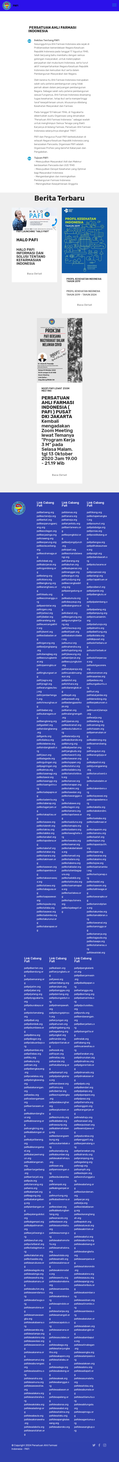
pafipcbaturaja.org (97, 624)
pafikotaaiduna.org (72, 822)
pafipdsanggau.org (59, 990)
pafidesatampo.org (34, 1333)
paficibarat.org (69, 613)
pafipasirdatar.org (46, 605)
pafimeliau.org (57, 1057)
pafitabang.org (82, 1042)
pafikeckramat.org (71, 725)
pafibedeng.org (95, 721)
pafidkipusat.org (95, 639)
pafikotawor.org (45, 777)
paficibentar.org (57, 1091)
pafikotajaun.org (96, 840)
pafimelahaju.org (83, 1117)
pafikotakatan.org (33, 1255)
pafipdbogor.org (32, 1038)
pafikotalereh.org (46, 825)
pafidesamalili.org (58, 1259)
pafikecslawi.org (58, 1206)
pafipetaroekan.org (84, 1150)
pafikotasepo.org (96, 941)
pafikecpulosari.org (84, 1124)
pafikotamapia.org (71, 825)
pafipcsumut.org (96, 523)
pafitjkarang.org (70, 560)
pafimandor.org (57, 1038)
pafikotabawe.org (71, 803)
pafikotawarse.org (96, 855)
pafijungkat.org (57, 1035)
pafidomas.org (69, 512)
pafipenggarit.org (83, 1139)
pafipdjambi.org (95, 590)
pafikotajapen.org (71, 762)
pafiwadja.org (94, 717)
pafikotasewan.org (47, 866)
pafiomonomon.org (97, 672)
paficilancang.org (33, 1184)
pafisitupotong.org (72, 650)
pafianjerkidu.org (71, 523)
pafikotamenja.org (97, 934)
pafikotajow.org (95, 863)
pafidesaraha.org (33, 1378)
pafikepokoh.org (82, 1221)
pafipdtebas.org (32, 1053)
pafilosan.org (56, 1165)
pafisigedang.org (83, 1162)
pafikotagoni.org (70, 807)
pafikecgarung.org (72, 616)
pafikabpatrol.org (96, 762)
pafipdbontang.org (84, 994)
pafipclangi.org (95, 575)
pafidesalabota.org (34, 1427)
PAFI (15, 5)
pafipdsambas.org (33, 1050)
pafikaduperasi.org (72, 568)
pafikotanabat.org (46, 837)
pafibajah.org (69, 695)
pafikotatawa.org (46, 885)
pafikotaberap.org (46, 803)
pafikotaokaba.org (96, 818)
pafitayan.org (56, 1053)
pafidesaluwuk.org (84, 1225)
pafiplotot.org (69, 680)
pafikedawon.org (58, 1221)
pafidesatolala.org (59, 1255)
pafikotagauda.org (97, 937)
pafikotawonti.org (71, 755)
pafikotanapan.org (71, 784)
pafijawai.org (56, 979)
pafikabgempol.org (34, 1221)
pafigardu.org (44, 736)
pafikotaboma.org (71, 863)
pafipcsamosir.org (96, 572)
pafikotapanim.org (96, 829)
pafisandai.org (57, 1061)
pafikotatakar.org (46, 851)
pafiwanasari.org (83, 1121)
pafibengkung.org (46, 583)
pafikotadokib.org (71, 878)
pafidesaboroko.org (59, 1427)
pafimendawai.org (59, 1083)
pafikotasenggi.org (47, 781)
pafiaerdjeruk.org (71, 657)
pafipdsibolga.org (96, 527)
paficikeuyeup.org (71, 601)
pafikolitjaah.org (70, 631)
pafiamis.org (30, 1188)
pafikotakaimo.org (96, 859)
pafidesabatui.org (83, 1236)
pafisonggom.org (83, 1106)
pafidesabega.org (58, 1344)
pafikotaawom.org (96, 885)
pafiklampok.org (57, 1184)
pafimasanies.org (96, 676)
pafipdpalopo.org (83, 1091)
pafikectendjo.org (46, 516)
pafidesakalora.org (84, 1273)
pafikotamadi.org (71, 855)
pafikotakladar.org (71, 866)
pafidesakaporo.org (59, 1356)
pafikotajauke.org (46, 904)
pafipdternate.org (83, 1102)
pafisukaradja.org (58, 1150)
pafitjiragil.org (44, 684)
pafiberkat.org (44, 519)
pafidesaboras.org (58, 1404)
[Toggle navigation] (114, 4)
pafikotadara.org (71, 859)
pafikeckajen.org (83, 1173)
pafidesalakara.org (34, 1393)
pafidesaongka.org (84, 1352)
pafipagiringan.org (47, 766)
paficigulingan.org (46, 762)
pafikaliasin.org (57, 968)
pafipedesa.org (95, 680)
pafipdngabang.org (59, 1027)
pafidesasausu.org (84, 1277)
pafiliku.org (30, 1057)
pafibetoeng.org (45, 512)
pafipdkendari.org (83, 1087)
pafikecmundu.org (59, 1117)
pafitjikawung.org (71, 654)
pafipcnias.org (94, 531)
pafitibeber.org (44, 710)
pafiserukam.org (58, 986)
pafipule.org (30, 1180)
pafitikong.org (94, 512)
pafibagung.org (32, 1195)
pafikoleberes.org (46, 743)
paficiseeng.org (45, 538)
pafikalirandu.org (83, 1154)
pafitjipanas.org (70, 721)
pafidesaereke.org (33, 1329)
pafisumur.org (69, 643)
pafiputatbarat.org (34, 1244)
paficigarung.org (46, 643)
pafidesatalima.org (59, 1412)
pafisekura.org (31, 1061)
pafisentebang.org (59, 983)
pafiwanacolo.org (58, 1218)
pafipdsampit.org (58, 1072)
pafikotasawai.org (46, 911)
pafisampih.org (82, 1169)
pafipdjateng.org (33, 994)
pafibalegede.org (46, 758)
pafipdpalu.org (82, 1083)
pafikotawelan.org (71, 792)
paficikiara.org (44, 579)
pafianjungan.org (58, 1020)
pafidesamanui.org (34, 1359)
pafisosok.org (56, 1050)
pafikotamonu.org (96, 833)
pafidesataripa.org (59, 1311)
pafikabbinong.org (96, 740)
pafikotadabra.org (71, 769)
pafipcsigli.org (94, 553)
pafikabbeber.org (58, 1121)
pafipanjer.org (81, 1199)
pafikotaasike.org (33, 1259)
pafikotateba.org (46, 907)
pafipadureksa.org (84, 1136)
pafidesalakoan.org (84, 1363)
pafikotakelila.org (96, 807)
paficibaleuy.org (45, 740)
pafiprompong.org (83, 1158)
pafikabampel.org (33, 1191)
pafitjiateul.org (45, 613)
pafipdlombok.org (33, 1024)
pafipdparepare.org (84, 1094)
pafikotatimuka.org (72, 881)
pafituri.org (93, 691)
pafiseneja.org (69, 519)
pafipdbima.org (32, 1035)
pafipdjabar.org (32, 990)
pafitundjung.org (71, 579)
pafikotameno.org (71, 811)
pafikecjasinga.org (47, 534)
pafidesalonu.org (83, 1367)
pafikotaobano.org (71, 829)
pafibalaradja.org (71, 736)
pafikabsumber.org (59, 1154)
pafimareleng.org (46, 620)
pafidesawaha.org (33, 1277)
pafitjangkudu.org (71, 751)
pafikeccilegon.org (47, 531)
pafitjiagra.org (44, 680)
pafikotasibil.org (95, 881)
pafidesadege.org (58, 1367)
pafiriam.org (30, 1065)
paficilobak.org (44, 560)
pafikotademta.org (47, 799)
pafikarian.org (69, 710)
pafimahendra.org (71, 646)
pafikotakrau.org (45, 829)
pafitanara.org (69, 516)
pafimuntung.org (58, 1195)
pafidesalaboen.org (84, 1326)
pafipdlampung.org (97, 613)
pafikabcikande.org (72, 740)
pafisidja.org (81, 1203)
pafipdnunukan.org (84, 1057)
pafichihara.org (70, 684)
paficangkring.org (33, 1128)
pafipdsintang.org (58, 994)
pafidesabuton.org (34, 1289)
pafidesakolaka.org (34, 1404)
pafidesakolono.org (34, 1337)
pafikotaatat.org (95, 837)
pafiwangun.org (70, 575)
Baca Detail (34, 273)
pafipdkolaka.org (95, 635)
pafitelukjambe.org (97, 695)
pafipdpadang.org (96, 609)
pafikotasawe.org (46, 822)
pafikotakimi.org (70, 788)
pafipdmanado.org (84, 1072)
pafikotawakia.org (71, 840)
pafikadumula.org (71, 598)
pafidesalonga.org (34, 1273)
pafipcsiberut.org (96, 587)
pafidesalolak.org (96, 952)
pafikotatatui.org (71, 766)
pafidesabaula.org (33, 1415)
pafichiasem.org (95, 728)
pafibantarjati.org (33, 1177)
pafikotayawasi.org (97, 795)
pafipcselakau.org (33, 1076)
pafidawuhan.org (33, 1240)
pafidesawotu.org (58, 1277)
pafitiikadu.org (44, 594)
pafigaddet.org (45, 725)
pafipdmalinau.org (84, 1061)
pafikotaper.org (95, 851)
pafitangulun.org (96, 751)
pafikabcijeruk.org (46, 564)
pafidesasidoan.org (84, 1300)
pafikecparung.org (46, 542)
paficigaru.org (44, 609)
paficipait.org (69, 549)
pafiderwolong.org (97, 699)
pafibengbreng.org (47, 721)
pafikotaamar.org (71, 844)
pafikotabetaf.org (46, 848)
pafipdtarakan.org (83, 1053)
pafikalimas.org (45, 769)
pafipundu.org (81, 1012)
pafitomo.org (56, 1087)
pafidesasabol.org (58, 1408)
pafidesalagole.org (34, 1270)
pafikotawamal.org (97, 922)
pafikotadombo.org (47, 915)
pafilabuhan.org (70, 564)
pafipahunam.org (58, 1024)
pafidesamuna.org (34, 1382)
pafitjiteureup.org (71, 628)
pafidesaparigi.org (84, 1281)
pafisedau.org (31, 1094)
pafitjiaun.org (44, 755)
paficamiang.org (95, 725)
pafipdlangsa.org (96, 542)
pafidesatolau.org (83, 1385)
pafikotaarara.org (46, 855)
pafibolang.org (44, 575)
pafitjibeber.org (45, 616)
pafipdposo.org (82, 1098)
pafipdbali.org (31, 1020)
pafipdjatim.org (32, 986)
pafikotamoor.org (71, 781)
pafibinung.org (69, 743)
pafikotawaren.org (71, 758)
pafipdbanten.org (33, 968)
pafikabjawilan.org (71, 747)
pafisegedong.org (58, 1031)
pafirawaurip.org (58, 1124)
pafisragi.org (81, 1165)
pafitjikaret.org (45, 631)
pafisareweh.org (70, 699)
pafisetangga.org (83, 990)
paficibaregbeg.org (47, 654)
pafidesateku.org (58, 1415)
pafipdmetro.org (95, 628)
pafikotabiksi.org (45, 833)
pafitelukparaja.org (72, 669)
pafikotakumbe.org (97, 911)
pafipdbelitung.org (97, 631)
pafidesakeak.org (58, 1378)
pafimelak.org (81, 1038)
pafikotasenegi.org (47, 773)
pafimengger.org (71, 572)
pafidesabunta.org (84, 1240)
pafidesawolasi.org (34, 1341)
